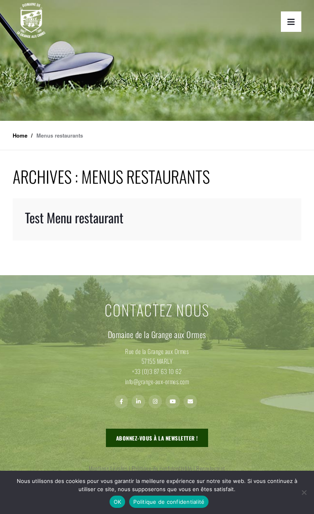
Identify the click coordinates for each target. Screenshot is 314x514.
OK (117, 501)
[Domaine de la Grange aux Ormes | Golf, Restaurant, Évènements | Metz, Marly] (31, 20)
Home (20, 135)
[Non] (304, 492)
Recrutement (210, 468)
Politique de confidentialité (162, 468)
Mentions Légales (108, 468)
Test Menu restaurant (74, 217)
